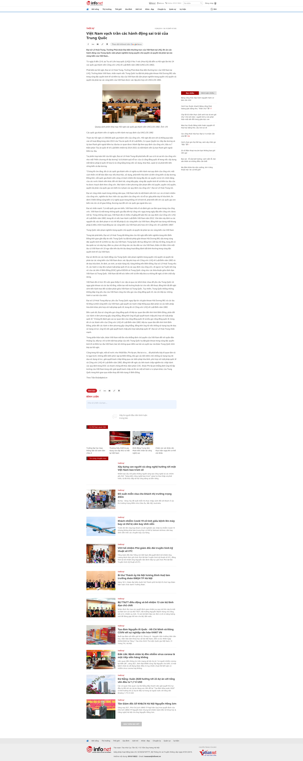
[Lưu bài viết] (107, 44)
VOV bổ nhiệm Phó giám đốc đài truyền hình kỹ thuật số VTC (145, 549)
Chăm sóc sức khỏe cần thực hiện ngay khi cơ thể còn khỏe (166, 450)
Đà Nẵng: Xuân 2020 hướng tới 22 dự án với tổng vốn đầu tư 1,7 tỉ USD (146, 680)
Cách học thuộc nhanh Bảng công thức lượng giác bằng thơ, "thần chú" (196, 107)
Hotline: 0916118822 (174, 3)
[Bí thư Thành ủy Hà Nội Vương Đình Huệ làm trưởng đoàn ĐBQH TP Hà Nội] (100, 580)
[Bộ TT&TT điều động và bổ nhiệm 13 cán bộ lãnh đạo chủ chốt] (100, 607)
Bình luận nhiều (207, 93)
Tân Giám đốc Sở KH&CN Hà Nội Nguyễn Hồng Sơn (147, 703)
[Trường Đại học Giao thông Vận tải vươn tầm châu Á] (96, 438)
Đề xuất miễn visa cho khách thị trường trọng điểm (145, 495)
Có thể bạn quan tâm (97, 427)
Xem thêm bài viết (131, 724)
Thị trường (106, 9)
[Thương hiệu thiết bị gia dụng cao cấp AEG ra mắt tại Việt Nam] (119, 438)
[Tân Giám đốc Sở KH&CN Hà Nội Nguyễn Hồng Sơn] (100, 709)
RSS (215, 9)
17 (210, 108)
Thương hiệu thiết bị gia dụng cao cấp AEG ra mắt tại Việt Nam (119, 450)
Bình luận (91, 391)
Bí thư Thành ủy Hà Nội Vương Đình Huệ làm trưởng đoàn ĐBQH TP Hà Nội (144, 577)
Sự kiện (183, 9)
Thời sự (90, 28)
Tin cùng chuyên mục (98, 458)
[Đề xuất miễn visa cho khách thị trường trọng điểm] (100, 499)
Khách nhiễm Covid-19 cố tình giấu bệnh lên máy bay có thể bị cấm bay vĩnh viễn (146, 522)
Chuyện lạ (162, 9)
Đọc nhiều (190, 93)
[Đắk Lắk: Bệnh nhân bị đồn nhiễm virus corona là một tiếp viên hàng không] (100, 659)
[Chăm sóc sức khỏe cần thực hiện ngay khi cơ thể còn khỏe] (166, 438)
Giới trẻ (139, 9)
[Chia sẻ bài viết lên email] (97, 44)
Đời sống (95, 9)
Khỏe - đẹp (149, 9)
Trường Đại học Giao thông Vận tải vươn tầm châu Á (95, 450)
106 (188, 136)
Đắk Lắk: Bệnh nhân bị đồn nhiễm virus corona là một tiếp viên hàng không (146, 656)
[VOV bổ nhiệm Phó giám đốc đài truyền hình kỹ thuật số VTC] (100, 553)
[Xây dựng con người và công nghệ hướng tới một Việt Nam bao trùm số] (100, 472)
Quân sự (172, 9)
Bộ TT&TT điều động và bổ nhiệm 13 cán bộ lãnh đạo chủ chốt (146, 604)
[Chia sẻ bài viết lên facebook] (88, 44)
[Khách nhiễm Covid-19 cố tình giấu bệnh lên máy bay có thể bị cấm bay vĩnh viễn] (100, 526)
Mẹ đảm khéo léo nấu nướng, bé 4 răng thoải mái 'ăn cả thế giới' (197, 168)
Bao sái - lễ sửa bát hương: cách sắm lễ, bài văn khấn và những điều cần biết (198, 160)
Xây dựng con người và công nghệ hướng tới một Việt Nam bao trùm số (147, 468)
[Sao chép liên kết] (102, 44)
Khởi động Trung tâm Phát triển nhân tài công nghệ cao (142, 450)
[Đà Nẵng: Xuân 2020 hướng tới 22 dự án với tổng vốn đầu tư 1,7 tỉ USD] (100, 684)
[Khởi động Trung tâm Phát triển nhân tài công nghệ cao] (143, 438)
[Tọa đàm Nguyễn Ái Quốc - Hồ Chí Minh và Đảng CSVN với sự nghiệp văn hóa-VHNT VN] (100, 634)
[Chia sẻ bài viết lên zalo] (93, 44)
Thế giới (118, 9)
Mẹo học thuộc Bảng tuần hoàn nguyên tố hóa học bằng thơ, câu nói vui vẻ (198, 126)
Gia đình (128, 9)
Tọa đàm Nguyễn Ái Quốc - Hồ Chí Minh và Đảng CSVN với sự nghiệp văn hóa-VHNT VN (146, 631)
